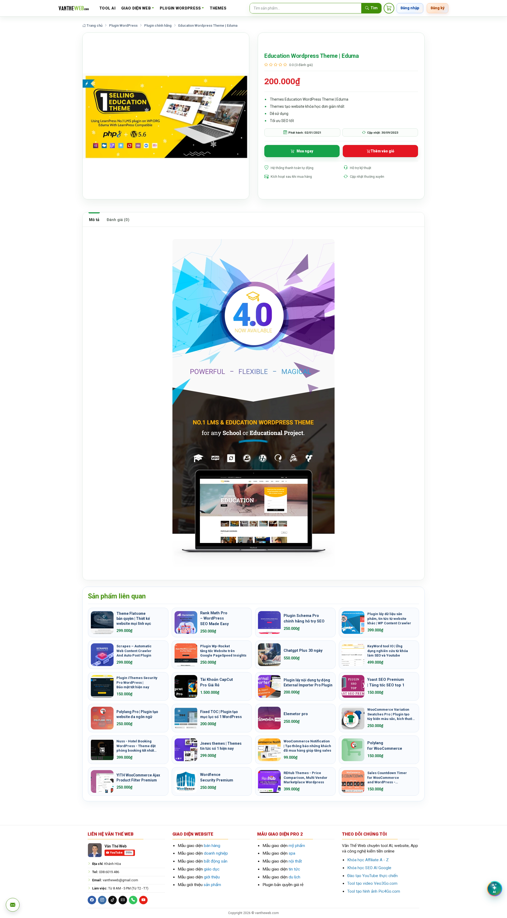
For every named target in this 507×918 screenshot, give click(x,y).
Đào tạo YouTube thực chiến (372, 875)
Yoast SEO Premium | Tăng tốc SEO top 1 (385, 682)
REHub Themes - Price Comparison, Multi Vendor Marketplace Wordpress (305, 777)
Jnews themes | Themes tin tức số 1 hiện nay (221, 746)
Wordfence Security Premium (216, 777)
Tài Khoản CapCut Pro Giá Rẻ (216, 682)
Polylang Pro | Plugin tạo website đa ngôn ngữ (137, 714)
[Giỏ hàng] (389, 8)
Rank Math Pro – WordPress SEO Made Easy (214, 618)
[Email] (123, 900)
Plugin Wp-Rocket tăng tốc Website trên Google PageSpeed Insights (223, 650)
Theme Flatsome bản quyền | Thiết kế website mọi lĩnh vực (133, 618)
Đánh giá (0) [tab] (118, 219)
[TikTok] (112, 900)
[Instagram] (102, 900)
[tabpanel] (253, 403)
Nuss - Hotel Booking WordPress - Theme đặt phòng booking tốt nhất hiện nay (136, 746)
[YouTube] (143, 900)
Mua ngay (305, 151)
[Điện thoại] (133, 900)
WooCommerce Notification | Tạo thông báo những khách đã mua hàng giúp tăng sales (307, 745)
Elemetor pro (296, 714)
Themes (218, 8)
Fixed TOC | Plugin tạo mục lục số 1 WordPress (221, 714)
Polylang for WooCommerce (384, 746)
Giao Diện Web (136, 8)
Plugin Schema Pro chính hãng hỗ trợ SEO (304, 618)
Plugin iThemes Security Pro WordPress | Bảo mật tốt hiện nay (136, 682)
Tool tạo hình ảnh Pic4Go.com (373, 891)
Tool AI (107, 8)
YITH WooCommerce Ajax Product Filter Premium (138, 777)
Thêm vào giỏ (382, 151)
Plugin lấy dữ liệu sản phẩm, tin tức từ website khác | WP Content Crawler (389, 618)
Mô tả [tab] (94, 219)
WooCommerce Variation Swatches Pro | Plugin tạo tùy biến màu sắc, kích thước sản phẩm (390, 714)
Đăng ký (437, 8)
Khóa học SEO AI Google (369, 867)
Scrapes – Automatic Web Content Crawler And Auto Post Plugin (134, 650)
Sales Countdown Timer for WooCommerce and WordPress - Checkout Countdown (387, 777)
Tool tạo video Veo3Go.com (372, 883)
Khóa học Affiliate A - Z (368, 860)
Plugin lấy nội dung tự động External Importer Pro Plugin (308, 682)
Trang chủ (94, 25)
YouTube (121, 852)
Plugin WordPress (180, 8)
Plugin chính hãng (158, 25)
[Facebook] (92, 900)
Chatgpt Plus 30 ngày (303, 650)
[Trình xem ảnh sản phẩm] (165, 115)
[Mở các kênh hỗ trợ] (13, 905)
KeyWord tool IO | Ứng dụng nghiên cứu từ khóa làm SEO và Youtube (387, 650)
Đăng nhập (410, 8)
